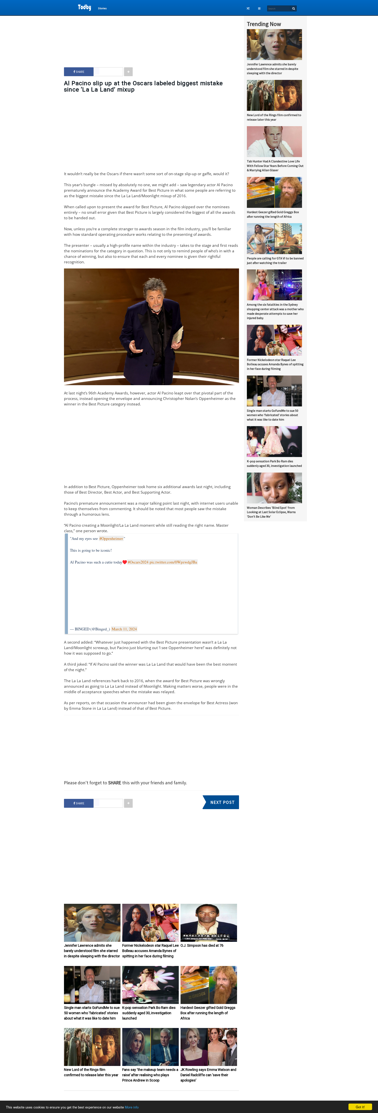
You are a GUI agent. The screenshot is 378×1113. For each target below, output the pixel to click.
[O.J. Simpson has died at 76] (209, 941)
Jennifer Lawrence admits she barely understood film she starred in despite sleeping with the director (92, 950)
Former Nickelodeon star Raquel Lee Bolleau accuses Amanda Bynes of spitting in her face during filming (150, 950)
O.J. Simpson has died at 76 (202, 945)
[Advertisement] (151, 37)
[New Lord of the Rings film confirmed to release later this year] (92, 1065)
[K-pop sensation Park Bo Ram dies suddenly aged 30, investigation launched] (150, 1003)
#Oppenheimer (111, 538)
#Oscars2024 (138, 562)
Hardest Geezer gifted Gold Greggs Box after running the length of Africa (208, 1013)
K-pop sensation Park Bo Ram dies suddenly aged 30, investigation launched (149, 1013)
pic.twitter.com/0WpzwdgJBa (173, 562)
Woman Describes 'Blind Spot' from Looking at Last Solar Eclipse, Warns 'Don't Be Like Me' (271, 512)
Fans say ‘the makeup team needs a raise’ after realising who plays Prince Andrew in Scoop (150, 1075)
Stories (102, 8)
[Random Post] (248, 8)
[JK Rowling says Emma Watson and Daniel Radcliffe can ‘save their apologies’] (209, 1065)
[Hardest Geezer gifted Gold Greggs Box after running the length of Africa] (209, 1003)
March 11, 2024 (124, 629)
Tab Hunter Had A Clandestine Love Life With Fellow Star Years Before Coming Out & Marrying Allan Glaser (275, 165)
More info (132, 1107)
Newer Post (153, 1099)
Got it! (360, 1106)
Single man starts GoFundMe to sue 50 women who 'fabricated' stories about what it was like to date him (92, 1013)
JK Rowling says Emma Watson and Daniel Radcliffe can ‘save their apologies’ (208, 1075)
